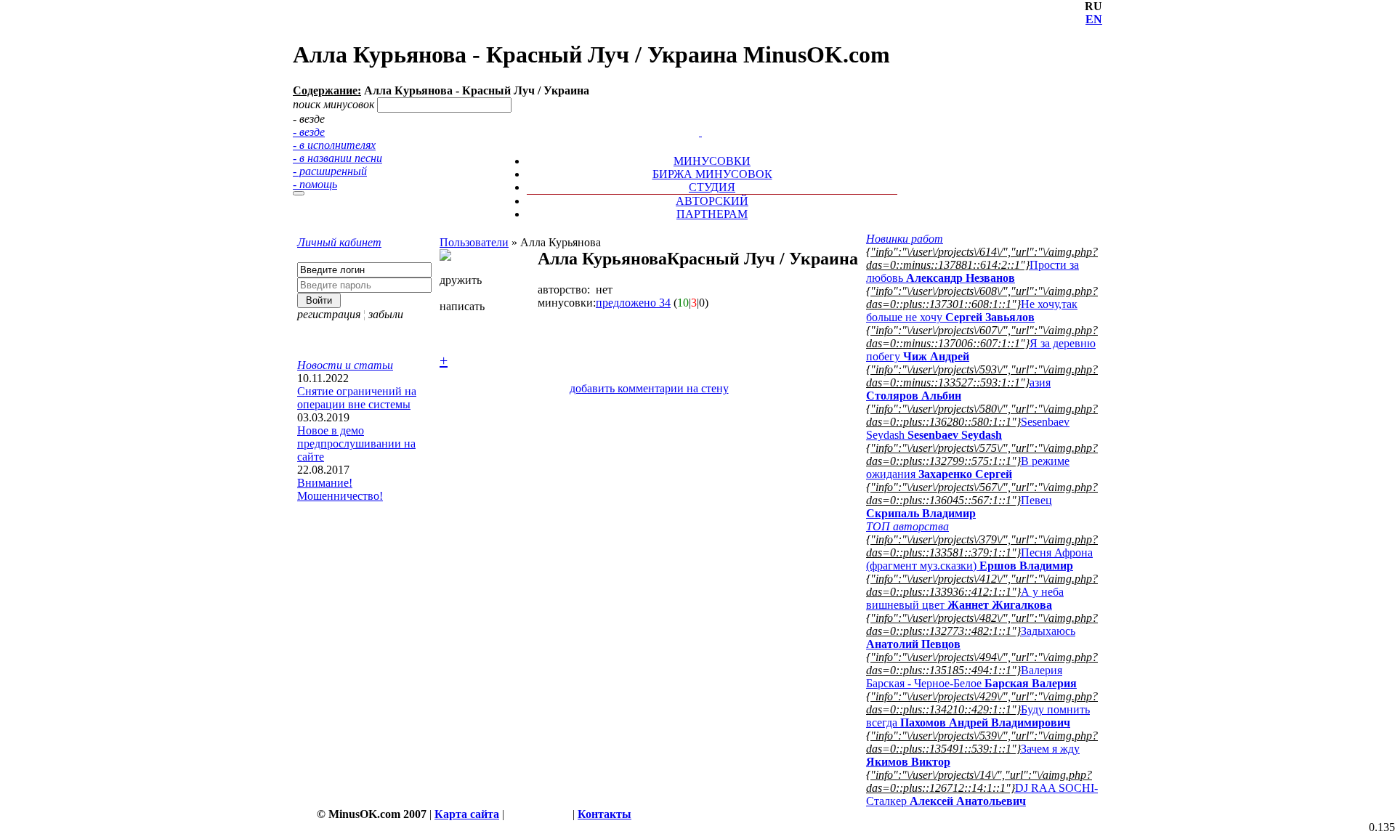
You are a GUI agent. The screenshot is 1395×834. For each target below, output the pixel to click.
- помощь (315, 184)
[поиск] (298, 193)
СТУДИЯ (712, 187)
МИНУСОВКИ (712, 161)
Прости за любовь (972, 271)
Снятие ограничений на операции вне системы (356, 397)
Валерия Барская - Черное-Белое (971, 676)
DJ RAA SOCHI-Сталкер (982, 794)
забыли (385, 314)
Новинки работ (904, 238)
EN (1093, 19)
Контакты (604, 814)
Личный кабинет (339, 242)
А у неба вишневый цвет (965, 598)
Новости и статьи (345, 365)
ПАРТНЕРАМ (712, 214)
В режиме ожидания (968, 467)
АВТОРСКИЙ (712, 201)
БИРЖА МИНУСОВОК (712, 174)
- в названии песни (337, 158)
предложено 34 (633, 302)
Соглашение (538, 814)
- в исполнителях (334, 145)
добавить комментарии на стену (649, 388)
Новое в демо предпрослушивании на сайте (356, 443)
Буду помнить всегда (978, 716)
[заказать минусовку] (693, 119)
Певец (959, 506)
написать (462, 306)
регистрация (328, 314)
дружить (461, 280)
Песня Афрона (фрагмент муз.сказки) (979, 559)
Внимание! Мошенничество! (340, 489)
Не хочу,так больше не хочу (971, 310)
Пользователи (474, 242)
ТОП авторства (907, 526)
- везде (309, 132)
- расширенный (330, 171)
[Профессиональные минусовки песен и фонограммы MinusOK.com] (700, 132)
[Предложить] (701, 119)
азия (958, 389)
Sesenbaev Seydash (968, 428)
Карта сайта (466, 814)
